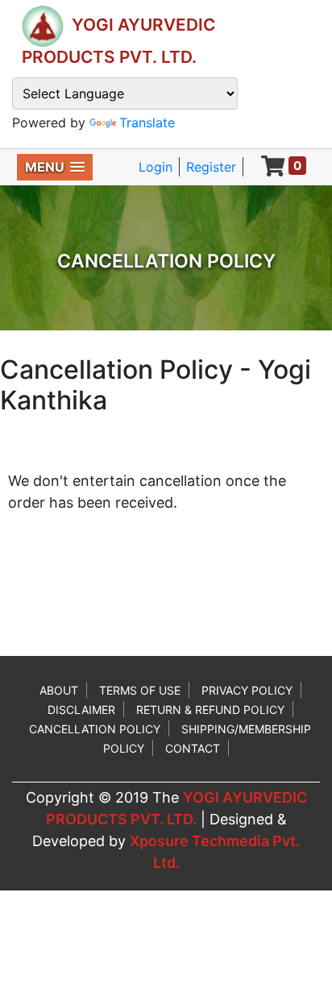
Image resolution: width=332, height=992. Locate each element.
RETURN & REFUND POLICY (210, 709)
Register (211, 167)
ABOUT (58, 690)
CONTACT (192, 748)
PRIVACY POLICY (247, 690)
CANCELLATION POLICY (94, 729)
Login (155, 167)
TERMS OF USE (140, 690)
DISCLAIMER (81, 709)
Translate (147, 122)
